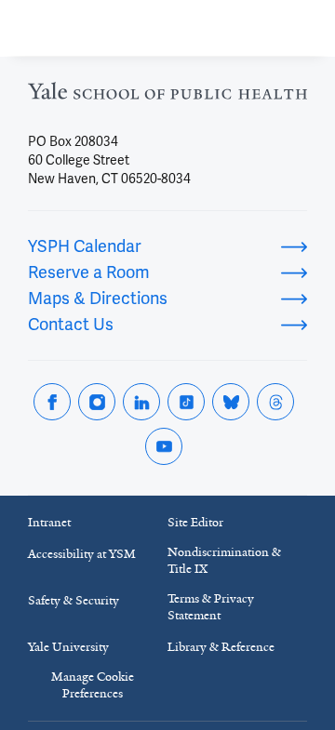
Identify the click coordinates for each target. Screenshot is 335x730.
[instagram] (96, 401)
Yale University (68, 647)
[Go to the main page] (117, 28)
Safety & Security (73, 600)
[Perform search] (249, 28)
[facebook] (52, 401)
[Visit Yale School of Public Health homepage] (167, 96)
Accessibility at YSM (82, 554)
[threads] (275, 401)
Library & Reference (221, 647)
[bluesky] (230, 401)
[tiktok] (186, 401)
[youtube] (163, 446)
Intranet (49, 522)
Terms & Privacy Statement (211, 607)
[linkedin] (141, 401)
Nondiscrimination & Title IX (224, 560)
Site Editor (195, 522)
